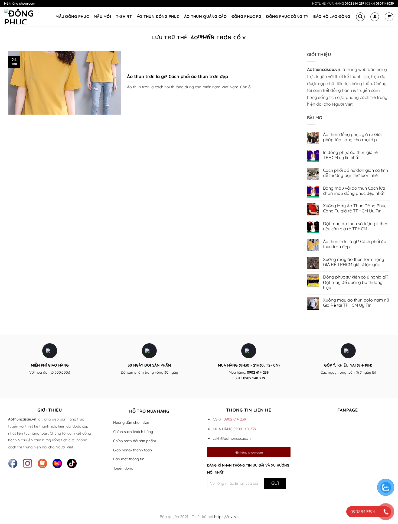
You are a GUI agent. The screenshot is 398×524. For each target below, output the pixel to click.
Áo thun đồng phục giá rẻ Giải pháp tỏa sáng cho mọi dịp (352, 137)
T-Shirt (124, 16)
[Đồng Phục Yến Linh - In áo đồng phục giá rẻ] (24, 17)
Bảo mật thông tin (128, 459)
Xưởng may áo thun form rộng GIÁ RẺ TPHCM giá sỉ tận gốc (353, 262)
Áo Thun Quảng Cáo (205, 16)
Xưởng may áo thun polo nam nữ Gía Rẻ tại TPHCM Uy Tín (356, 302)
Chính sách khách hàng (133, 431)
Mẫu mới (102, 16)
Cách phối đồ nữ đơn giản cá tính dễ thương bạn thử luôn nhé (355, 173)
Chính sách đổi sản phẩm (134, 440)
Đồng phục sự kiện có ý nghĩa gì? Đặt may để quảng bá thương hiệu (355, 282)
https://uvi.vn (226, 516)
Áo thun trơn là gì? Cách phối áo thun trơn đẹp (177, 76)
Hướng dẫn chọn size (131, 422)
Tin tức (205, 36)
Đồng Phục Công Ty (287, 16)
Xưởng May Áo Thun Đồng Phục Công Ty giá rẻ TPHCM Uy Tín (354, 208)
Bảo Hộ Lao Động (331, 16)
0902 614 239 (354, 3)
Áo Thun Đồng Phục (158, 16)
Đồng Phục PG (246, 16)
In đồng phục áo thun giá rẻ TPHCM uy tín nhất (350, 155)
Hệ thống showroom (19, 3)
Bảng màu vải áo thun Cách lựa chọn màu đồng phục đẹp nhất (354, 191)
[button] (360, 16)
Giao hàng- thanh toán (132, 450)
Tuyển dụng (123, 468)
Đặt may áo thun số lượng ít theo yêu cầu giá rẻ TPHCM (356, 226)
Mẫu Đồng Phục (72, 16)
